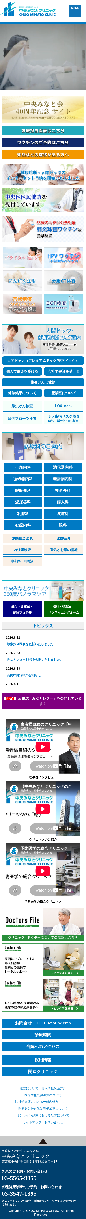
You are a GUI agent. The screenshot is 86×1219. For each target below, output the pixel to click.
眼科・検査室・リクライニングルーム (63, 609)
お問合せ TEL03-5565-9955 (43, 1023)
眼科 (63, 525)
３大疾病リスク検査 (64, 418)
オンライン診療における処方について (43, 1115)
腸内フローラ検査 (22, 418)
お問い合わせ (54, 1122)
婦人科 (63, 502)
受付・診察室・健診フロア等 (22, 609)
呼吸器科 (23, 490)
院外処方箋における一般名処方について (43, 1101)
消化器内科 (63, 467)
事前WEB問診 (22, 561)
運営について (29, 1088)
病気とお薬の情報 (64, 550)
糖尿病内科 (63, 479)
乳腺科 (23, 513)
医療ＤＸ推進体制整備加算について (43, 1108)
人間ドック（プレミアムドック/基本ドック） (43, 360)
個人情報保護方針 (53, 1088)
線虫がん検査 (22, 406)
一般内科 (23, 467)
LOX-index (64, 406)
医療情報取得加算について (43, 1095)
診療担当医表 (22, 538)
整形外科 (63, 490)
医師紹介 (64, 538)
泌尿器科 (23, 502)
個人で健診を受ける (22, 371)
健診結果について (22, 393)
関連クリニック (43, 1072)
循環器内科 (23, 479)
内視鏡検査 (22, 550)
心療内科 (23, 525)
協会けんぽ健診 (43, 382)
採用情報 (43, 1060)
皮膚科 (63, 513)
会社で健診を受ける (64, 371)
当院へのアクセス (43, 1047)
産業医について (63, 393)
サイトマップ (32, 1122)
